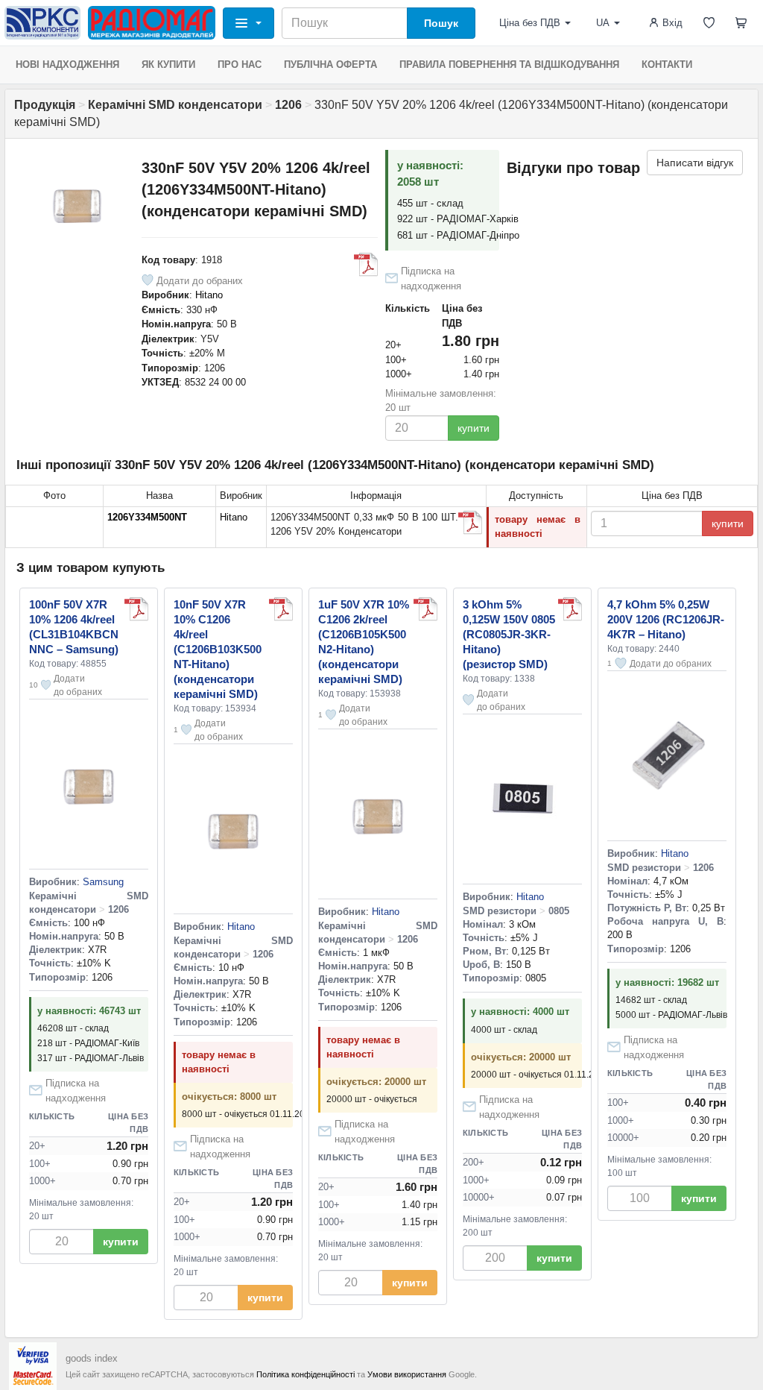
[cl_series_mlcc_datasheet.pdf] (136, 609)
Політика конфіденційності (305, 1374)
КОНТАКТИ (667, 64)
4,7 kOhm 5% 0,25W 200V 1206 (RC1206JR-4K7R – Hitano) (665, 619)
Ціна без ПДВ (529, 22)
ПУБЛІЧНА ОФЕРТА (330, 64)
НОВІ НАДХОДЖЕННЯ (67, 64)
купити (474, 428)
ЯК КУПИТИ (168, 64)
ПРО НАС (240, 64)
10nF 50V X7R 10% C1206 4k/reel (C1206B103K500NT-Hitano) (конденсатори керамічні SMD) (218, 649)
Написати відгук (694, 163)
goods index (92, 1358)
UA (603, 22)
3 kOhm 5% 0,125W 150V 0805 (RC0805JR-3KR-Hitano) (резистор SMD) (509, 634)
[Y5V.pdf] (366, 265)
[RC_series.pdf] (570, 609)
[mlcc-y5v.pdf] (470, 523)
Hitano (209, 295)
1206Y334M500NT (147, 517)
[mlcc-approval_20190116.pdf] (281, 609)
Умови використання (406, 1374)
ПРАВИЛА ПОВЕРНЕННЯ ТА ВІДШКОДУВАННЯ (509, 64)
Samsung (103, 881)
